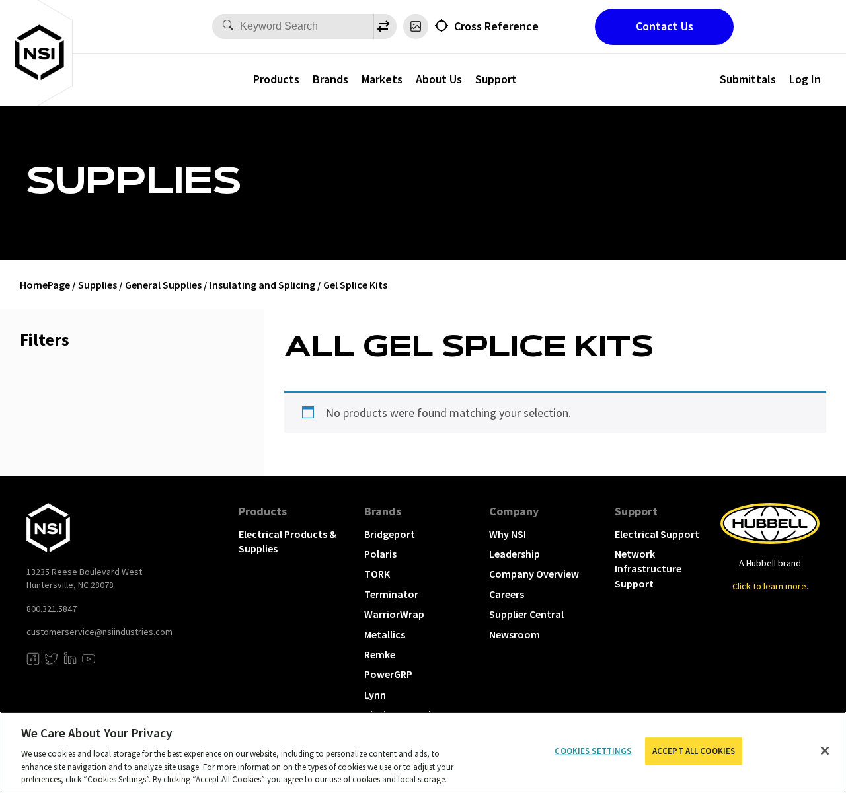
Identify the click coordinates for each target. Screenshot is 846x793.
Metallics (384, 634)
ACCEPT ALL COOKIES (693, 751)
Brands (330, 79)
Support (496, 79)
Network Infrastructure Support (648, 568)
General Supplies (163, 284)
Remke (379, 654)
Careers (506, 594)
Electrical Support (657, 534)
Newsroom (514, 634)
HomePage (45, 284)
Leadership (514, 553)
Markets (382, 79)
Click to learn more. (770, 586)
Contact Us (664, 26)
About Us (439, 79)
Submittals (748, 79)
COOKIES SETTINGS (593, 751)
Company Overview (534, 573)
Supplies (97, 284)
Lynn (375, 694)
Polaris (380, 553)
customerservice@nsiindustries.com (99, 632)
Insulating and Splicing (262, 284)
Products (276, 79)
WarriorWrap (394, 614)
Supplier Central (526, 614)
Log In (805, 79)
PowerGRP (388, 674)
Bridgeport (389, 534)
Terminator (391, 594)
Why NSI (507, 534)
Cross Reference (496, 26)
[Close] (824, 750)
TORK (377, 573)
